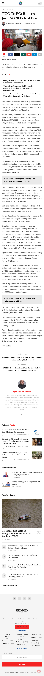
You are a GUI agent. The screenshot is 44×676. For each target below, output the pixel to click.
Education (5, 643)
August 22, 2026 (21, 435)
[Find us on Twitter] (24, 598)
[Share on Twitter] (17, 54)
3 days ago (17, 477)
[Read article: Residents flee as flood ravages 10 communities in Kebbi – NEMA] (22, 513)
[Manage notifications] (39, 671)
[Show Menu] (3, 3)
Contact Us (22, 627)
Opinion (34, 634)
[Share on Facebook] (10, 54)
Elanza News (14, 672)
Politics (34, 637)
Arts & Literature (8, 635)
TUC (8, 345)
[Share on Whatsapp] (23, 54)
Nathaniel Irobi (8, 435)
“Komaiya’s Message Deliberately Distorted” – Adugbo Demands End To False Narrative (20, 88)
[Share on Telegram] (34, 54)
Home (3, 9)
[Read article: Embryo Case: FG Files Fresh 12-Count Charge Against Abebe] (6, 474)
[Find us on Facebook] (14, 598)
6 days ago (17, 487)
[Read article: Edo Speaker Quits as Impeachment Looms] (6, 484)
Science (35, 640)
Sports (34, 646)
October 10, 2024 (30, 23)
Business (10, 9)
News (19, 644)
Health (20, 639)
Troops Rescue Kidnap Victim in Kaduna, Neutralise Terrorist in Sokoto (15, 455)
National (19, 642)
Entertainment (22, 634)
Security (34, 643)
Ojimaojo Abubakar (14, 23)
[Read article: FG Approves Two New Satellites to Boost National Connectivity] (37, 432)
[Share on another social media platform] (40, 54)
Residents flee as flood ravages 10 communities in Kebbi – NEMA (16, 534)
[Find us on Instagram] (19, 598)
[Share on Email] (29, 54)
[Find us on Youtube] (29, 598)
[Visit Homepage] (20, 3)
